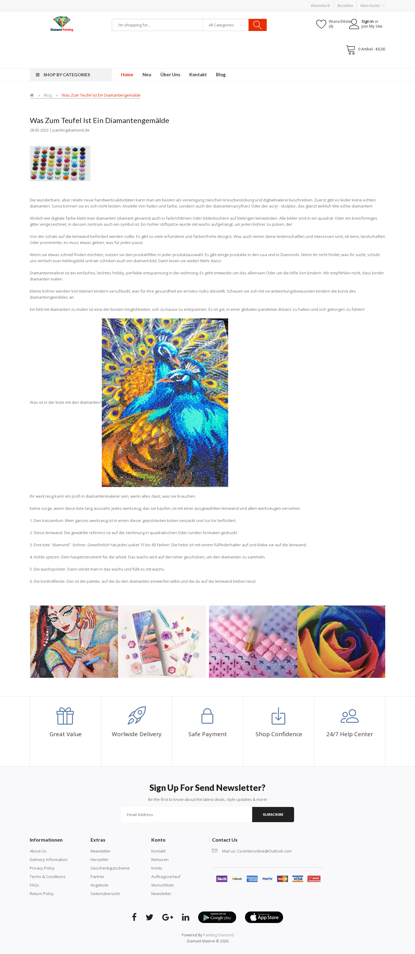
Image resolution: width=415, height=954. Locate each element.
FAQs (34, 885)
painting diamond (218, 935)
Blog (48, 95)
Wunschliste (162, 885)
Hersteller (100, 859)
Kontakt (158, 851)
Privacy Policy (42, 868)
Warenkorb (320, 5)
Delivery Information (48, 859)
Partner (98, 876)
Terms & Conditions (48, 876)
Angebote (99, 885)
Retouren (160, 859)
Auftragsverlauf (165, 876)
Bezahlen (345, 5)
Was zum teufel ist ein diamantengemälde (101, 95)
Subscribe (273, 814)
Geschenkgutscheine (110, 868)
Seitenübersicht (105, 893)
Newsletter (101, 851)
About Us (38, 851)
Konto (156, 868)
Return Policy (42, 893)
